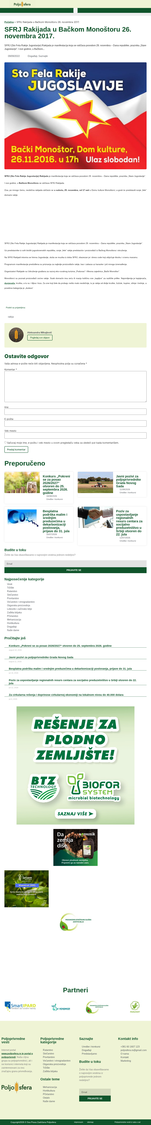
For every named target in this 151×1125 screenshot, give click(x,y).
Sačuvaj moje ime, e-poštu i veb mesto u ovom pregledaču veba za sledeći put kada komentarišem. (63, 443)
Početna (9, 22)
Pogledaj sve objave (40, 337)
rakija (11, 317)
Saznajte (43, 56)
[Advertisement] (75, 220)
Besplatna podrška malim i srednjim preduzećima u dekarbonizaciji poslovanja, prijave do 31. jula (56, 521)
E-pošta (8, 419)
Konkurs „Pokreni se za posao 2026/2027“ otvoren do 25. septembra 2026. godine (56, 484)
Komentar (10, 369)
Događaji (32, 56)
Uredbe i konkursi (54, 499)
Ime (6, 407)
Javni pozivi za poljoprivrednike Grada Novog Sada (128, 481)
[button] (75, 10)
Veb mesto (10, 431)
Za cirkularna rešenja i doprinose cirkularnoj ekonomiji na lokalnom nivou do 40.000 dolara (66, 694)
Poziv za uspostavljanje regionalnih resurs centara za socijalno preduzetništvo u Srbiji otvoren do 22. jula (129, 522)
